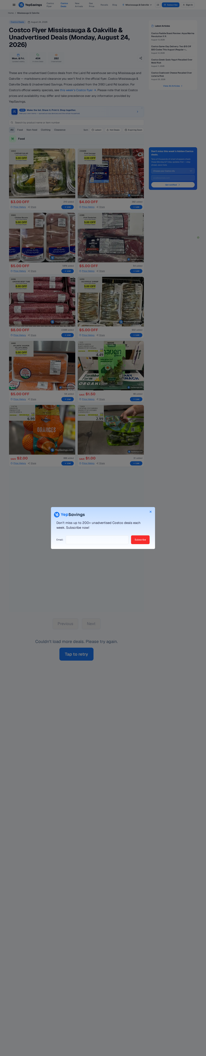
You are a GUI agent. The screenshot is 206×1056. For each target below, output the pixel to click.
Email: (59, 539)
